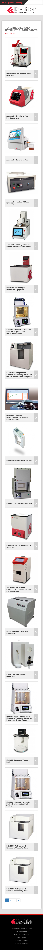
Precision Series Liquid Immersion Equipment (15, 288)
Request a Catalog (13, 2)
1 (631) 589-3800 (23, 931)
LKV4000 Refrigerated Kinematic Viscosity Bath (17, 890)
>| (18, 900)
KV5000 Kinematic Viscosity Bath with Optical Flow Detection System (18, 331)
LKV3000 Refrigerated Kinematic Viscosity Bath (17, 847)
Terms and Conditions (21, 940)
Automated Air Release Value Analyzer (18, 74)
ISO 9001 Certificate (21, 943)
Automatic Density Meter (17, 160)
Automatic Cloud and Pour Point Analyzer (17, 117)
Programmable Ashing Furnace (19, 503)
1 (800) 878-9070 (17, 928)
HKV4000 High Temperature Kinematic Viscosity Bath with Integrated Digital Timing (19, 718)
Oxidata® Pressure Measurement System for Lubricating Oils (17, 417)
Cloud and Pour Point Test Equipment (17, 632)
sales (24, 937)
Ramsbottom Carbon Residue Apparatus (18, 546)
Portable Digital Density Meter (19, 460)
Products (10, 33)
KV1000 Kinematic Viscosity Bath (18, 761)
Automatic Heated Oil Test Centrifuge (17, 203)
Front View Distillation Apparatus (15, 675)
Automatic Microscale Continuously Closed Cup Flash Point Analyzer (19, 589)
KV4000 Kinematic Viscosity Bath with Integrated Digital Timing (18, 804)
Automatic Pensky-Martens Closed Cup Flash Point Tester (18, 246)
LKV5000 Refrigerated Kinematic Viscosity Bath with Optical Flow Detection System (19, 374)
